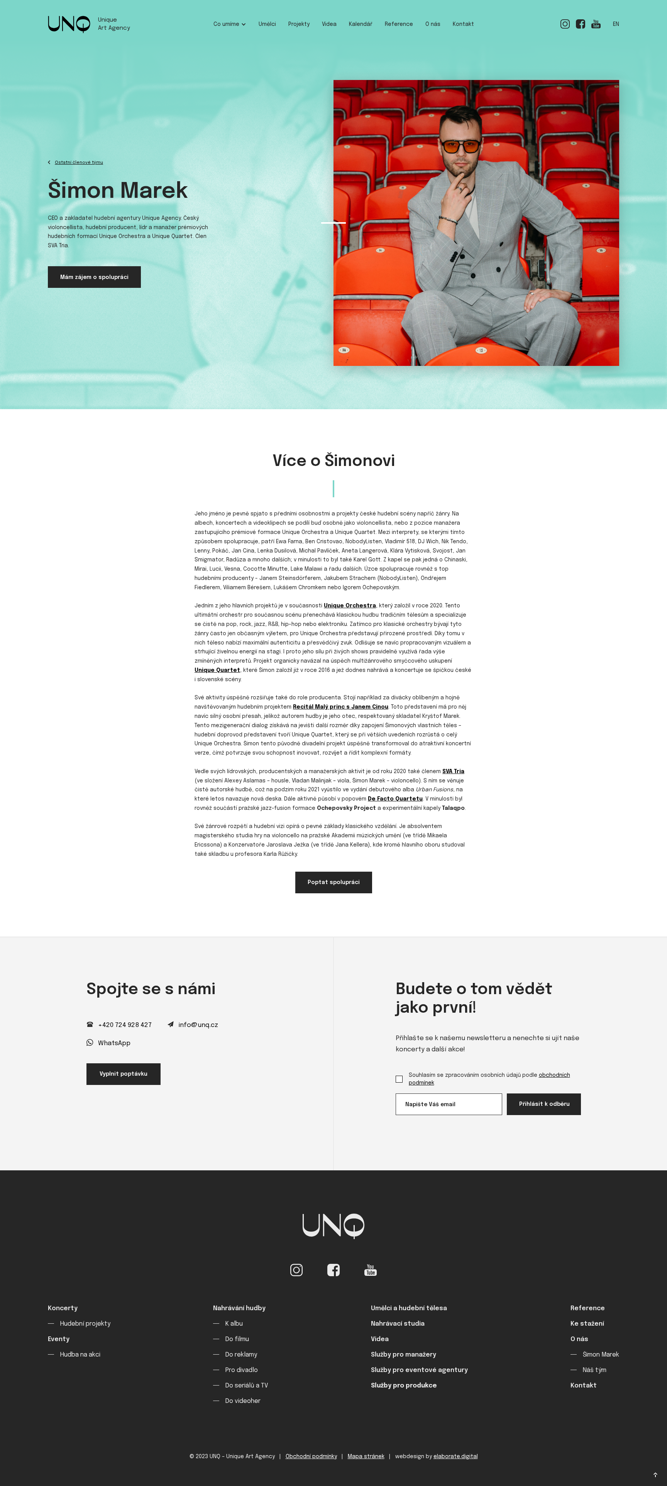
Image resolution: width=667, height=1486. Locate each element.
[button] (229, 25)
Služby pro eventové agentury (419, 1370)
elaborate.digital (455, 1456)
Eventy (58, 1339)
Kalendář (360, 24)
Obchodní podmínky (311, 1456)
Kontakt (463, 24)
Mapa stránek (366, 1456)
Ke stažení (587, 1324)
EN (616, 24)
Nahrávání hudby (239, 1308)
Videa (329, 24)
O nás (432, 24)
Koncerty (63, 1308)
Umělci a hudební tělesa (409, 1308)
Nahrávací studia (398, 1324)
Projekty (299, 24)
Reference (399, 24)
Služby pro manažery (403, 1355)
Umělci (267, 24)
